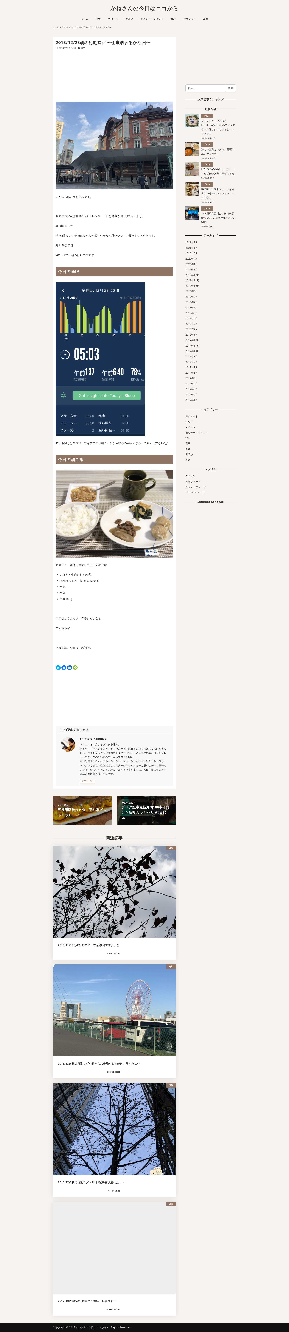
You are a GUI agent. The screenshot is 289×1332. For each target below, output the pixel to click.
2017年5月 (191, 378)
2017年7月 (191, 367)
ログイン (190, 476)
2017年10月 (192, 351)
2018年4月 (191, 318)
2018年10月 (192, 285)
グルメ (189, 421)
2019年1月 (191, 269)
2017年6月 (191, 372)
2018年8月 (191, 296)
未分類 (189, 454)
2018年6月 (191, 307)
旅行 (188, 438)
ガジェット (191, 416)
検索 (230, 88)
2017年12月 (192, 340)
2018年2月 (191, 329)
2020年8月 (191, 253)
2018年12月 (192, 275)
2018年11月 (192, 280)
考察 (188, 459)
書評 (188, 448)
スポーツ (190, 427)
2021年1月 (191, 248)
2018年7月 (191, 302)
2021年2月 (191, 242)
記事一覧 (87, 781)
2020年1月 (191, 264)
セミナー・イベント (196, 432)
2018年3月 (191, 323)
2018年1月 (191, 334)
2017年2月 (191, 394)
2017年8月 (191, 362)
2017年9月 (191, 356)
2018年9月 (191, 291)
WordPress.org (195, 492)
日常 (83, 48)
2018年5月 (191, 313)
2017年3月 (191, 389)
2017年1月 (191, 400)
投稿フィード (193, 481)
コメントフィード (195, 487)
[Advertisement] (114, 76)
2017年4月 (191, 383)
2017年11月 (192, 345)
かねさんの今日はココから (144, 8)
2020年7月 (191, 258)
